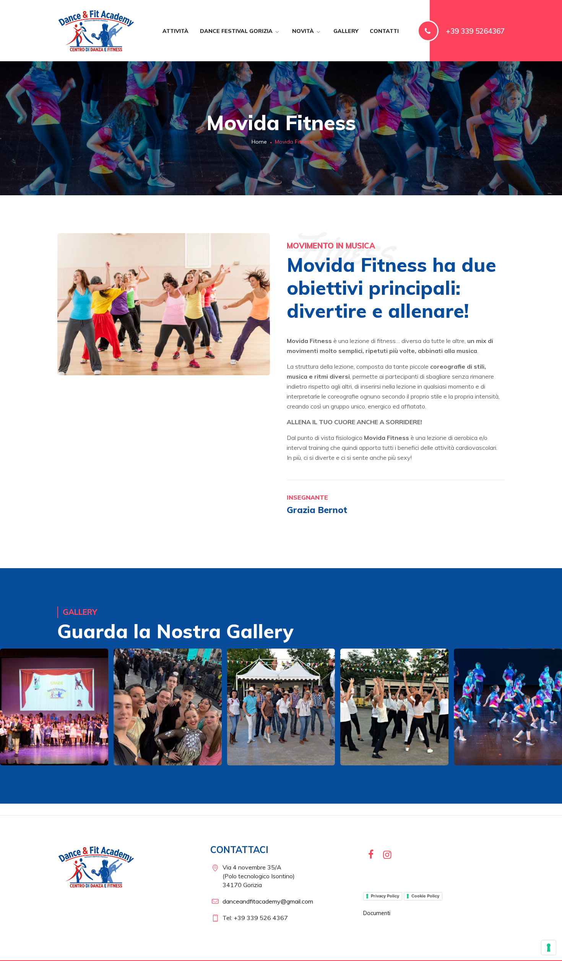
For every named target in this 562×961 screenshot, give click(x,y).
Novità (303, 31)
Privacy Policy (385, 896)
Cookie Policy (425, 896)
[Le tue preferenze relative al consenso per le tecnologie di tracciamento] (548, 947)
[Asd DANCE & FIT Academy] (96, 30)
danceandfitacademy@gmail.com (268, 901)
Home (258, 141)
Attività (175, 31)
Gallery (345, 31)
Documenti (376, 913)
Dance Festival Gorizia (236, 31)
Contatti (384, 31)
